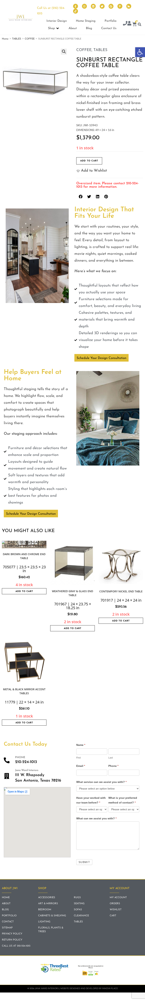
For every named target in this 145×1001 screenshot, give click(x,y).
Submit (84, 862)
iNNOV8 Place (110, 989)
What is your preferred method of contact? (122, 800)
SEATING (79, 903)
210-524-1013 (26, 762)
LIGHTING (44, 921)
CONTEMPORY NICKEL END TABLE (121, 591)
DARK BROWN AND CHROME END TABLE (24, 556)
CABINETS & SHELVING (52, 915)
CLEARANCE (81, 915)
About (6, 903)
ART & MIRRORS (48, 903)
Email (80, 765)
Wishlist (116, 909)
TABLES (16, 39)
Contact (8, 921)
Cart (113, 915)
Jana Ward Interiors (26, 770)
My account (118, 897)
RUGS (77, 897)
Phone (113, 765)
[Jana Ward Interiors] (7, 776)
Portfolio (9, 915)
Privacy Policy (12, 934)
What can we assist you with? (96, 818)
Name (80, 744)
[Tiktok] (75, 11)
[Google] (111, 6)
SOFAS (78, 909)
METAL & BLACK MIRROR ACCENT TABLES (24, 691)
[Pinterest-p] (119, 6)
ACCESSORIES (46, 897)
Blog (5, 909)
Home (5, 39)
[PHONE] (7, 760)
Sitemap (7, 928)
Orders (115, 903)
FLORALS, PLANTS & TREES (50, 930)
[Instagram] (84, 6)
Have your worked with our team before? (91, 800)
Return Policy (12, 940)
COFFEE (30, 39)
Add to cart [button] (24, 591)
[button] (140, 52)
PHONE (20, 757)
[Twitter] (102, 6)
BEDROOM (44, 909)
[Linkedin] (93, 6)
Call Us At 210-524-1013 (16, 946)
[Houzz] (128, 6)
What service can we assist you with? (101, 781)
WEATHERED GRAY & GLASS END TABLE (72, 593)
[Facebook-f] (75, 6)
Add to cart (89, 161)
